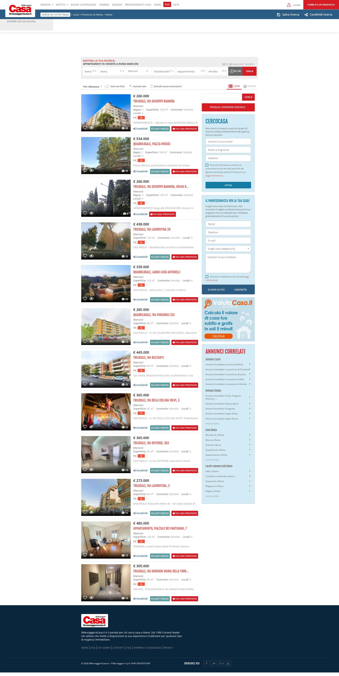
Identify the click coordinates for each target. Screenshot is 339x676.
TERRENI (104, 4)
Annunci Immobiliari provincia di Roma (224, 364)
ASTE (176, 4)
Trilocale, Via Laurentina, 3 (151, 486)
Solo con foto (117, 86)
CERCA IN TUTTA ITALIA (55, 14)
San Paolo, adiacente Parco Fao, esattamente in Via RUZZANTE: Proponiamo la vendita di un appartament (165, 377)
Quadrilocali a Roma (215, 449)
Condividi (141, 128)
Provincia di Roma (92, 15)
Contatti (118, 647)
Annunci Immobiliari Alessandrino (222, 403)
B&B (167, 4)
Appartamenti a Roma (216, 454)
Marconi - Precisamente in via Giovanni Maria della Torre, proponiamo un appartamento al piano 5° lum (164, 590)
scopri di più (216, 289)
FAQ (93, 647)
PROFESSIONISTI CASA (138, 4)
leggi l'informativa (214, 175)
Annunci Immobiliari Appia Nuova (222, 418)
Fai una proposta (186, 128)
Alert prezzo (161, 128)
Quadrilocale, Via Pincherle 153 (154, 315)
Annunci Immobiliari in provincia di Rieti (225, 379)
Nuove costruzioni (83, 4)
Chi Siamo (104, 647)
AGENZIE (117, 4)
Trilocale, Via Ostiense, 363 (151, 443)
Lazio (76, 15)
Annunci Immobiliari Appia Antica (222, 413)
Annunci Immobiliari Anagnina (220, 408)
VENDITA (45, 4)
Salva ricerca (290, 14)
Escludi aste (139, 86)
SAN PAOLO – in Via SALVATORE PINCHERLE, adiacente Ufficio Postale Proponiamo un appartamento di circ (165, 334)
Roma (109, 15)
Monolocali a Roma (215, 434)
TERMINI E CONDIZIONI (147, 647)
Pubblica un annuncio (321, 4)
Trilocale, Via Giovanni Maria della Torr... (160, 571)
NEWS (157, 4)
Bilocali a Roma (213, 440)
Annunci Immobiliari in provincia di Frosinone (227, 369)
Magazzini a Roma (215, 486)
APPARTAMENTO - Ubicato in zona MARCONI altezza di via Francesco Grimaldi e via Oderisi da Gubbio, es (165, 124)
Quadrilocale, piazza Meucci (151, 144)
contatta (240, 289)
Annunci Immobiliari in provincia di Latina (226, 374)
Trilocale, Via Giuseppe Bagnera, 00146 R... (160, 187)
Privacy (168, 647)
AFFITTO (60, 4)
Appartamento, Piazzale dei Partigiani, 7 (160, 528)
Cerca (249, 71)
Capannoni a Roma (215, 481)
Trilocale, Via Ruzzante (148, 357)
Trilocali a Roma (213, 444)
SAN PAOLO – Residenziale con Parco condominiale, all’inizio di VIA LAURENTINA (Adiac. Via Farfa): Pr (163, 249)
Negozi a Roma (213, 491)
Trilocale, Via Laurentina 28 (151, 229)
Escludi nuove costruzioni (167, 86)
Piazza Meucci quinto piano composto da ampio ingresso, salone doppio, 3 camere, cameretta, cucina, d (166, 167)
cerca (248, 97)
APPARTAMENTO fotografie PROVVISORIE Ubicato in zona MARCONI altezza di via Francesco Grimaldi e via (165, 209)
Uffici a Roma (212, 471)
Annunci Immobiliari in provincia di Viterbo (226, 384)
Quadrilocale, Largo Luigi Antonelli (156, 272)
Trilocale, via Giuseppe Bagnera (154, 101)
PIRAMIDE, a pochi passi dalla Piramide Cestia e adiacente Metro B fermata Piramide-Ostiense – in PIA (165, 548)
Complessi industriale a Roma (220, 476)
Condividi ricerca (321, 14)
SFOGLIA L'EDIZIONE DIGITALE (227, 107)
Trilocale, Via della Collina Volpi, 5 (156, 400)
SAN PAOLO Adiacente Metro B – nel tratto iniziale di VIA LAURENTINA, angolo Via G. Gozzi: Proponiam (164, 505)
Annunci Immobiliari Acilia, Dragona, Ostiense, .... (223, 397)
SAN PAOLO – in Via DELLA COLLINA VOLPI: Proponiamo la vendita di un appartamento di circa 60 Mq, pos (165, 419)
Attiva (228, 185)
